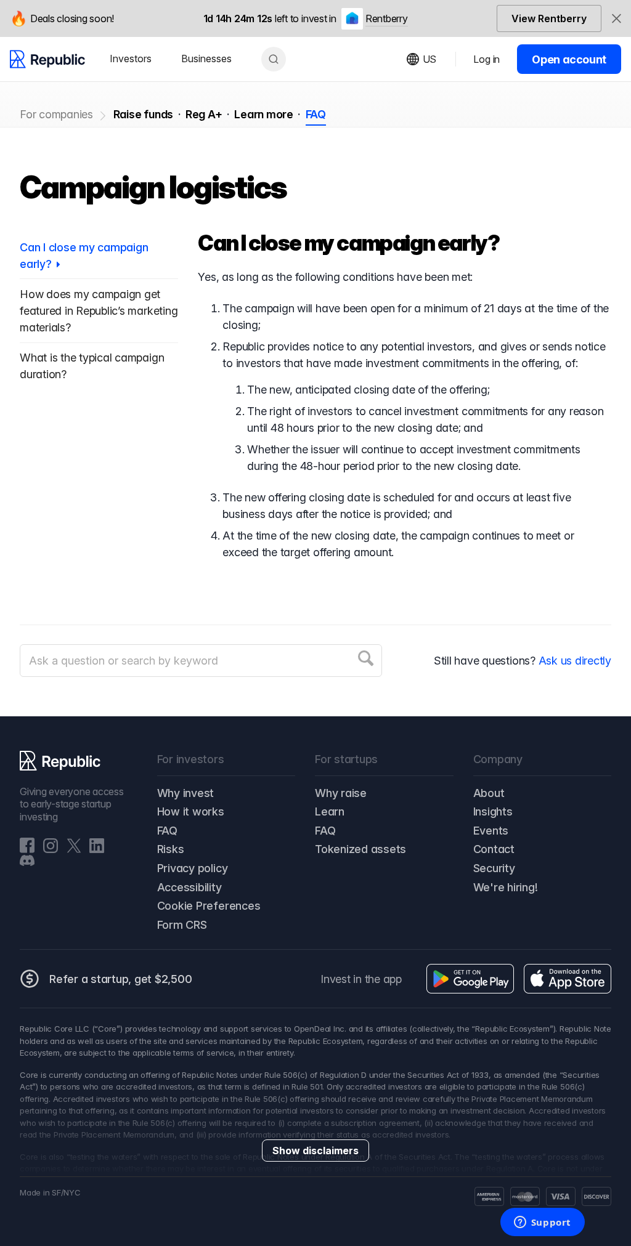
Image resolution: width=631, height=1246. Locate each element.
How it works (190, 811)
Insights (493, 811)
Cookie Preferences (209, 905)
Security (494, 868)
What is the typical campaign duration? (92, 366)
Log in (486, 59)
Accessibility (189, 887)
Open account (569, 59)
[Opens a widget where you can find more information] (542, 1223)
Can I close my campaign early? (84, 255)
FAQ (316, 114)
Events (491, 830)
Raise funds (143, 114)
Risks (170, 849)
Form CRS (182, 924)
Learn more (263, 114)
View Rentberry (549, 18)
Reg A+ (203, 114)
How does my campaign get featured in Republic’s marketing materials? (98, 311)
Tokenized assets (360, 849)
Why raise (341, 793)
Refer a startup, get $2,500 (120, 979)
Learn (329, 811)
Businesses (206, 58)
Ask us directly (575, 660)
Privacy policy (192, 868)
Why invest (185, 793)
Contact (494, 849)
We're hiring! (505, 887)
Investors (131, 58)
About (489, 793)
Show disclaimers (315, 1150)
